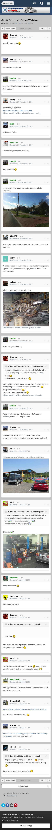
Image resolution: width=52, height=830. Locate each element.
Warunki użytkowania (10, 820)
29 (48, 786)
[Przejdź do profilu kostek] (5, 79)
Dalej (43, 28)
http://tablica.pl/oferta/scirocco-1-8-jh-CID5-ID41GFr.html (25, 709)
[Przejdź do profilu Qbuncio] (5, 36)
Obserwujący (23, 786)
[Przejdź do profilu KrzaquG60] (5, 702)
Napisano (21, 37)
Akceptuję (27, 826)
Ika (7, 23)
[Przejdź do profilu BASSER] (5, 237)
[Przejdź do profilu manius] (5, 60)
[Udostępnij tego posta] (48, 38)
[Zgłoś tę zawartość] (44, 38)
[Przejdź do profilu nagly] (5, 259)
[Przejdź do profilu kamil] (5, 125)
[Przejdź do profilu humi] (5, 503)
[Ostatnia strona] (49, 28)
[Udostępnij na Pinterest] (15, 805)
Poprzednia (10, 28)
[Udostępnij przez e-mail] (11, 805)
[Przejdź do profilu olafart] (5, 283)
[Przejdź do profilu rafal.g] (5, 100)
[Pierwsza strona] (2, 28)
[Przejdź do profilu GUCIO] (5, 428)
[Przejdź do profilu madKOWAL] (5, 680)
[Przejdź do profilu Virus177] (5, 143)
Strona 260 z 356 (26, 29)
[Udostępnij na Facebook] (7, 805)
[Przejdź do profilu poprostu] (5, 578)
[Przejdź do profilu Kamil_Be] (5, 597)
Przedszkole (28, 23)
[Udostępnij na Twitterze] (3, 805)
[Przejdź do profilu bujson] (5, 748)
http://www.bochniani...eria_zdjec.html (17, 110)
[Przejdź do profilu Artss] (5, 450)
